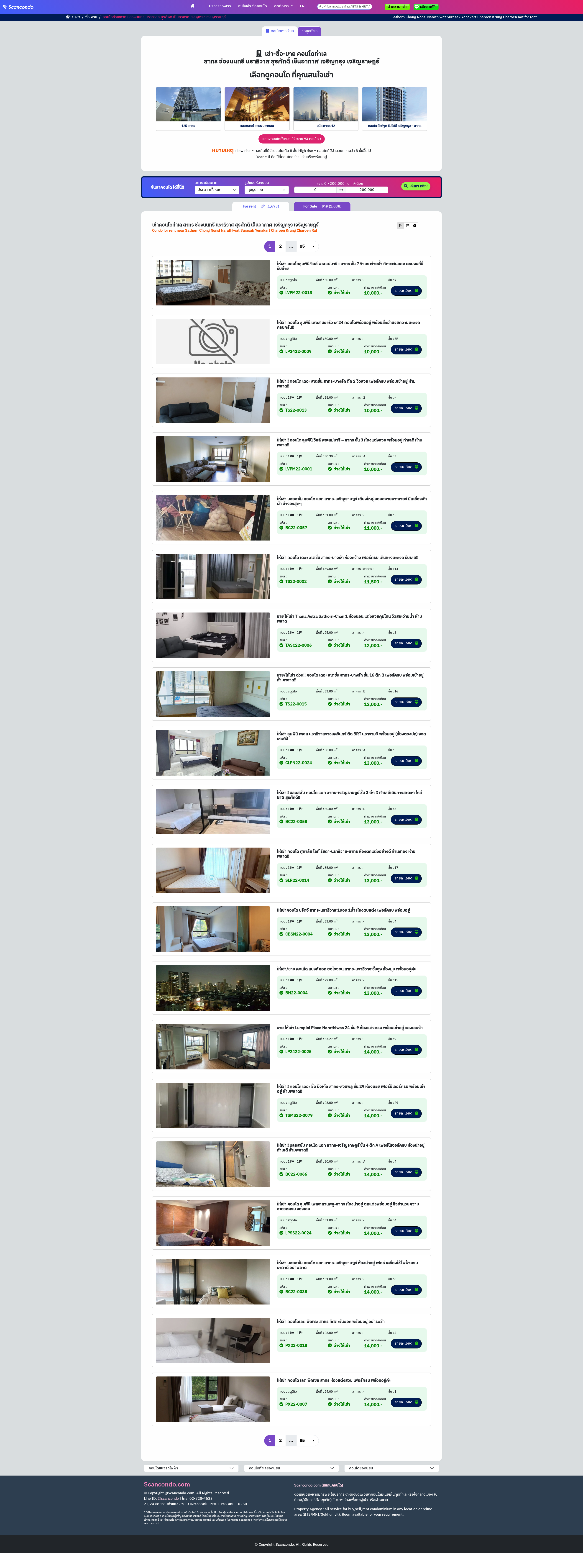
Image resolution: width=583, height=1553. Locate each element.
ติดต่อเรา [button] (282, 6)
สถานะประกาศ (206, 183)
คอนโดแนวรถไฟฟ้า (163, 1468)
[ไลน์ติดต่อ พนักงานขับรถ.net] (427, 7)
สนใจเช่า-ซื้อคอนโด (252, 6)
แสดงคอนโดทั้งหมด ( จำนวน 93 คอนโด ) (291, 139)
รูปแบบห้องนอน (257, 183)
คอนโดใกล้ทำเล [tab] (281, 31)
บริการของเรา (220, 6)
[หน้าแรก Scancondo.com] (192, 6)
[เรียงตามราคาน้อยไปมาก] (400, 225)
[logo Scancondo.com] (27, 7)
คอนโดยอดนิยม (361, 1468)
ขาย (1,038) (322, 206)
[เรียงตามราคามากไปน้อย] (407, 225)
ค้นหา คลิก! (418, 186)
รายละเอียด (404, 291)
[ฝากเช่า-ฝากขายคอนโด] (397, 7)
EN (302, 6)
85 (302, 246)
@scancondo (168, 1499)
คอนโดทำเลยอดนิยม (264, 1468)
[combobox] (344, 7)
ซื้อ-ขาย (91, 17)
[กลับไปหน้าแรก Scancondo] (68, 17)
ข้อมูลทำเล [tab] (309, 31)
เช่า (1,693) (261, 206)
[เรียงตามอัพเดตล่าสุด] (414, 225)
